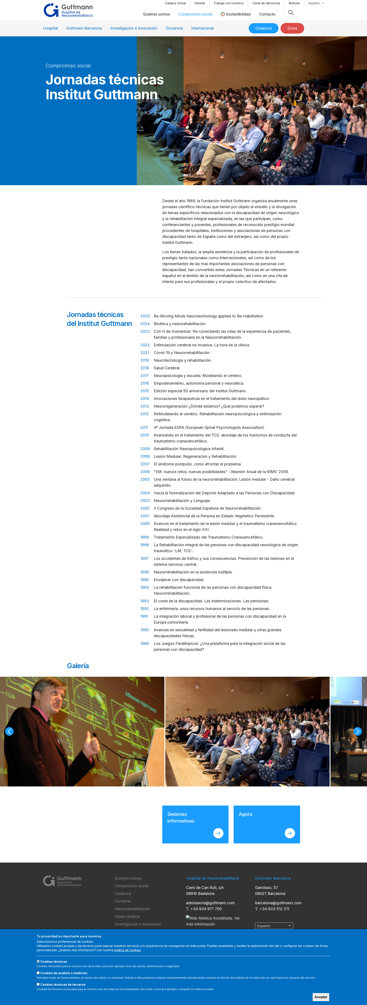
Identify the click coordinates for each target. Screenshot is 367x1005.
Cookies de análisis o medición (64, 973)
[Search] (291, 12)
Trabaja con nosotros (229, 3)
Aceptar (321, 997)
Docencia (174, 28)
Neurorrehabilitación (132, 909)
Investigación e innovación (138, 924)
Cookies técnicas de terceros (63, 984)
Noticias (294, 3)
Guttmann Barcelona (84, 28)
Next (358, 731)
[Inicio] (68, 10)
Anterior (9, 731)
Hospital (50, 28)
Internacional (202, 28)
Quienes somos (128, 878)
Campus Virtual (175, 3)
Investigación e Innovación (133, 28)
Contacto (267, 14)
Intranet (200, 3)
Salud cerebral (127, 916)
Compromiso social (195, 14)
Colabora (263, 28)
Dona (292, 28)
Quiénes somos (156, 14)
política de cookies (127, 950)
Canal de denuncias (266, 3)
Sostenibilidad (238, 14)
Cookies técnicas (53, 961)
